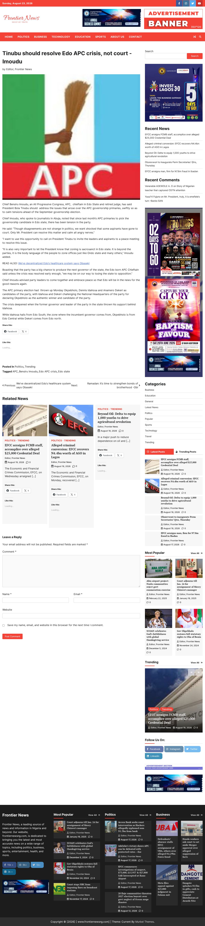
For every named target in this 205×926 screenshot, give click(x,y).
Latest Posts (158, 451)
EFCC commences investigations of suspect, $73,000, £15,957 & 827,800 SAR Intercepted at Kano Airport (133, 872)
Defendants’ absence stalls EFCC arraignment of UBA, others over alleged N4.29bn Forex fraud (167, 847)
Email (78, 594)
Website (7, 609)
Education (82, 36)
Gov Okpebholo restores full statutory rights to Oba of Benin (189, 633)
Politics (23, 36)
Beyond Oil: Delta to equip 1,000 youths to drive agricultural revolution (117, 418)
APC (15, 371)
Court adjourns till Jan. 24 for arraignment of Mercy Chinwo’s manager (189, 585)
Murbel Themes (144, 921)
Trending (30, 366)
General (149, 401)
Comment (9, 551)
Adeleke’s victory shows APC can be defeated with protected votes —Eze (133, 848)
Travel (148, 436)
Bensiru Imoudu (28, 371)
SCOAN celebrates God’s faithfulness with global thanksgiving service (158, 635)
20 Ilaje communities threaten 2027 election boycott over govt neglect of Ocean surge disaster (134, 898)
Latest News (151, 407)
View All (195, 553)
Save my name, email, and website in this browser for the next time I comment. (55, 625)
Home (9, 36)
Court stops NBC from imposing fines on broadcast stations (82, 887)
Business (40, 36)
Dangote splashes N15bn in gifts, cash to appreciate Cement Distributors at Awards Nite (191, 891)
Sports (100, 36)
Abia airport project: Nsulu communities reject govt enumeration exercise (158, 585)
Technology (61, 36)
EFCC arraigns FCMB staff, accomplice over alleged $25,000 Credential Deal (24, 449)
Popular (149, 419)
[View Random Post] (194, 36)
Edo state (64, 371)
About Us (117, 36)
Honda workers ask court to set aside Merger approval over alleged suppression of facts (191, 847)
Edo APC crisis (48, 371)
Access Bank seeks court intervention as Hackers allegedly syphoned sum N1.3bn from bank (131, 827)
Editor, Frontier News (19, 69)
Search (149, 51)
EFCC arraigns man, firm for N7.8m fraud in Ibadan (171, 171)
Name (7, 594)
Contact (135, 36)
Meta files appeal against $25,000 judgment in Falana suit (166, 888)
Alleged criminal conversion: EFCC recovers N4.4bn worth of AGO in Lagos (70, 451)
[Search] (200, 36)
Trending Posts (187, 451)
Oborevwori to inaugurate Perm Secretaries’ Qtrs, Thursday (178, 518)
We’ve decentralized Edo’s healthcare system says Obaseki (54, 263)
